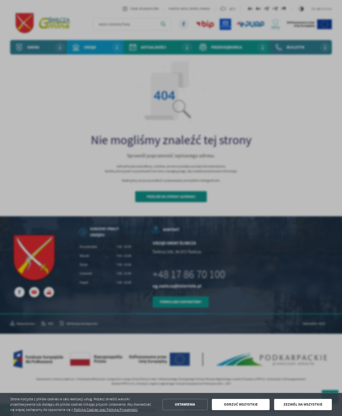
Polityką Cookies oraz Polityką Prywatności (106, 409)
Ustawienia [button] (185, 404)
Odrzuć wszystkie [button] (241, 404)
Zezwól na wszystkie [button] (302, 404)
